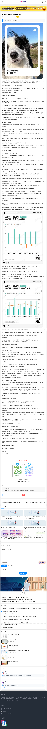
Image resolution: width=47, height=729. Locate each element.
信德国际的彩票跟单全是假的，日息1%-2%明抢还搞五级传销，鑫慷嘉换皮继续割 (19, 616)
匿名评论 (11, 565)
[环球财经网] (23, 3)
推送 (17, 16)
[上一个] (1, 329)
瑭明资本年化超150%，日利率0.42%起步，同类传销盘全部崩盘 (16, 622)
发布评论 (4, 565)
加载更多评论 (22, 573)
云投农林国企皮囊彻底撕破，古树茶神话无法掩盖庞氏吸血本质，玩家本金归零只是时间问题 (22, 608)
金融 (4, 5)
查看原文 (4, 677)
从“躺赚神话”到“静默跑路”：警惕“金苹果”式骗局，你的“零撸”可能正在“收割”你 (17, 502)
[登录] (42, 2)
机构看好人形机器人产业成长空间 (10, 614)
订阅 (17, 700)
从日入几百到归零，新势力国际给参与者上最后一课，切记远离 (16, 619)
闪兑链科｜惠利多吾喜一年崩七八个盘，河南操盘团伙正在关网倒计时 (15, 597)
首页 (1, 5)
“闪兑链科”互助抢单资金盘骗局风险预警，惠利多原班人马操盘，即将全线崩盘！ (17, 599)
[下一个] (46, 329)
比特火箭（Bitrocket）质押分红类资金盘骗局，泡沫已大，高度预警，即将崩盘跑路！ (18, 601)
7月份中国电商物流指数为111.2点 (10, 624)
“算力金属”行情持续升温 (8, 627)
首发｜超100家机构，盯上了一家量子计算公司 (35, 502)
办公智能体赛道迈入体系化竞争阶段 (10, 611)
